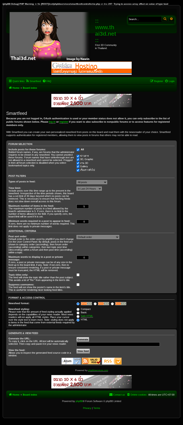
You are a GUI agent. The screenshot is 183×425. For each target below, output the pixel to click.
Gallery (84, 166)
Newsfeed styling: (19, 309)
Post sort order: (17, 236)
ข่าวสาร (84, 156)
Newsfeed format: (18, 303)
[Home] (51, 36)
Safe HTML (87, 316)
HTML (83, 319)
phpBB (79, 401)
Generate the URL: (19, 338)
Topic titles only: (18, 274)
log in (52, 121)
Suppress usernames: (21, 284)
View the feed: (16, 350)
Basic (83, 312)
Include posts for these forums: (27, 149)
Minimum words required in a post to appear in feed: (39, 221)
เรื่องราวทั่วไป (87, 170)
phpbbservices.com (98, 370)
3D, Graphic (86, 159)
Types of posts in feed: (21, 181)
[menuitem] (33, 81)
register (63, 121)
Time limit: (14, 188)
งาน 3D (84, 163)
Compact (85, 309)
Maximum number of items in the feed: (31, 205)
